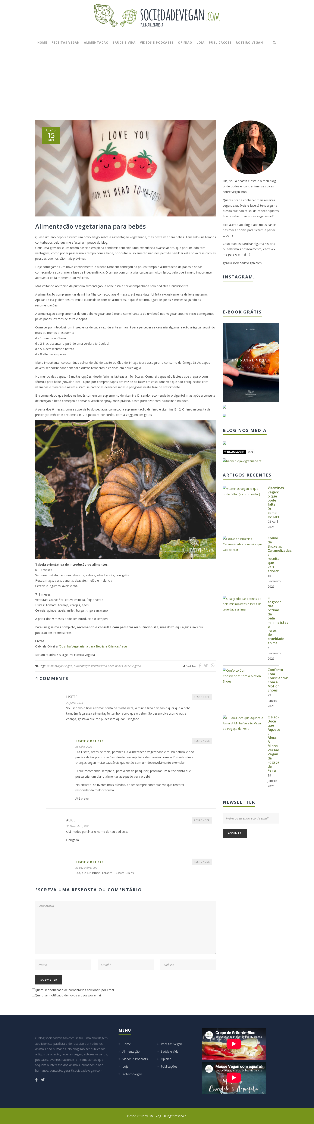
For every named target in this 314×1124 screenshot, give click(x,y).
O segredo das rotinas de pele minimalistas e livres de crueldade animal (278, 620)
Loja (201, 42)
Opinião (185, 42)
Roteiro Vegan (249, 42)
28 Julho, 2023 (83, 747)
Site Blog (155, 1116)
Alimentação (96, 42)
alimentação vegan (59, 666)
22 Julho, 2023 (74, 703)
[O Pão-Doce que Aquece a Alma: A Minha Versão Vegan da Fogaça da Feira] (243, 723)
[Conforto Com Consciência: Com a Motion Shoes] (243, 676)
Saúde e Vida (124, 42)
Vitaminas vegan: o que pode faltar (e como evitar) (276, 502)
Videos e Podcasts (157, 42)
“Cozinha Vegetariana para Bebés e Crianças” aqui (93, 646)
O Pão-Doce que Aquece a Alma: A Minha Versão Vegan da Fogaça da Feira (274, 744)
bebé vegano (132, 666)
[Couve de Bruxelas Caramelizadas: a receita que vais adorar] (243, 544)
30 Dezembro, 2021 (78, 826)
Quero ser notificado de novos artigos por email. (68, 995)
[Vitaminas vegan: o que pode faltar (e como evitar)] (243, 491)
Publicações (220, 42)
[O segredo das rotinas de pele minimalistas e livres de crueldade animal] (243, 604)
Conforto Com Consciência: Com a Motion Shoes (278, 680)
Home (42, 42)
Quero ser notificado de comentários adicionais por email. (75, 990)
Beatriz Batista (89, 741)
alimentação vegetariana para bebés (98, 666)
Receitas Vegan (65, 42)
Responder (202, 697)
